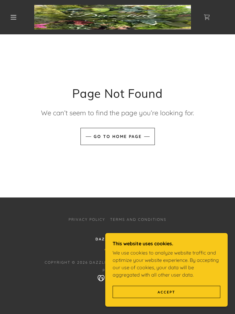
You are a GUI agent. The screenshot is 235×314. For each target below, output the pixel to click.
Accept (166, 292)
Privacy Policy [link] (87, 219)
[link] (112, 17)
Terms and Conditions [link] (138, 219)
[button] (13, 17)
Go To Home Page (118, 136)
